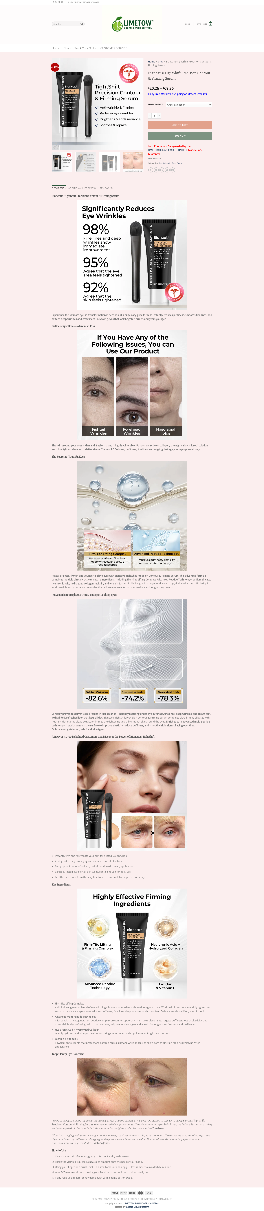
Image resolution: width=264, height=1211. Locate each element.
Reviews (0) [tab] (106, 188)
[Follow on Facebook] (53, 2)
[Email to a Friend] (161, 169)
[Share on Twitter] (156, 169)
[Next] (138, 104)
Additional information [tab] (83, 188)
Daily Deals (177, 163)
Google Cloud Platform (137, 1206)
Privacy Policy (111, 1199)
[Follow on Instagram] (56, 2)
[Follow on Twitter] (59, 2)
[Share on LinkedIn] (172, 169)
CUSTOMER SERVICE (113, 48)
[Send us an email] (62, 2)
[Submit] (81, 23)
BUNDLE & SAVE (155, 104)
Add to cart (180, 125)
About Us (97, 1199)
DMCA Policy (165, 1199)
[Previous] (57, 104)
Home (56, 48)
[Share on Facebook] (150, 169)
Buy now (180, 135)
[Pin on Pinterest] (167, 169)
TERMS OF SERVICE (130, 1199)
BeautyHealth (165, 163)
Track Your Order (85, 48)
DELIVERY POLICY (149, 1199)
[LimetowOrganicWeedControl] (132, 24)
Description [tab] (59, 188)
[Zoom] (56, 146)
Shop (67, 48)
